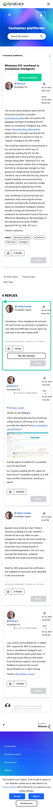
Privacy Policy (9, 787)
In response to (26, 393)
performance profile (14, 118)
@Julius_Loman (16, 407)
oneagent (24, 242)
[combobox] (26, 36)
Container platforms (13, 55)
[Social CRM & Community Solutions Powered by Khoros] (44, 726)
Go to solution (29, 77)
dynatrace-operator (22, 237)
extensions (39, 237)
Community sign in (41, 15)
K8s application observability (26, 129)
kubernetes (11, 242)
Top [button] (3, 724)
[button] (17, 796)
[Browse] (10, 14)
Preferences (27, 803)
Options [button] (49, 56)
